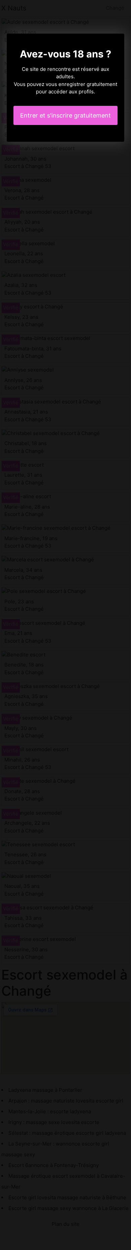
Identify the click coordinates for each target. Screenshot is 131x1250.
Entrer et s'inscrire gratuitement (65, 115)
